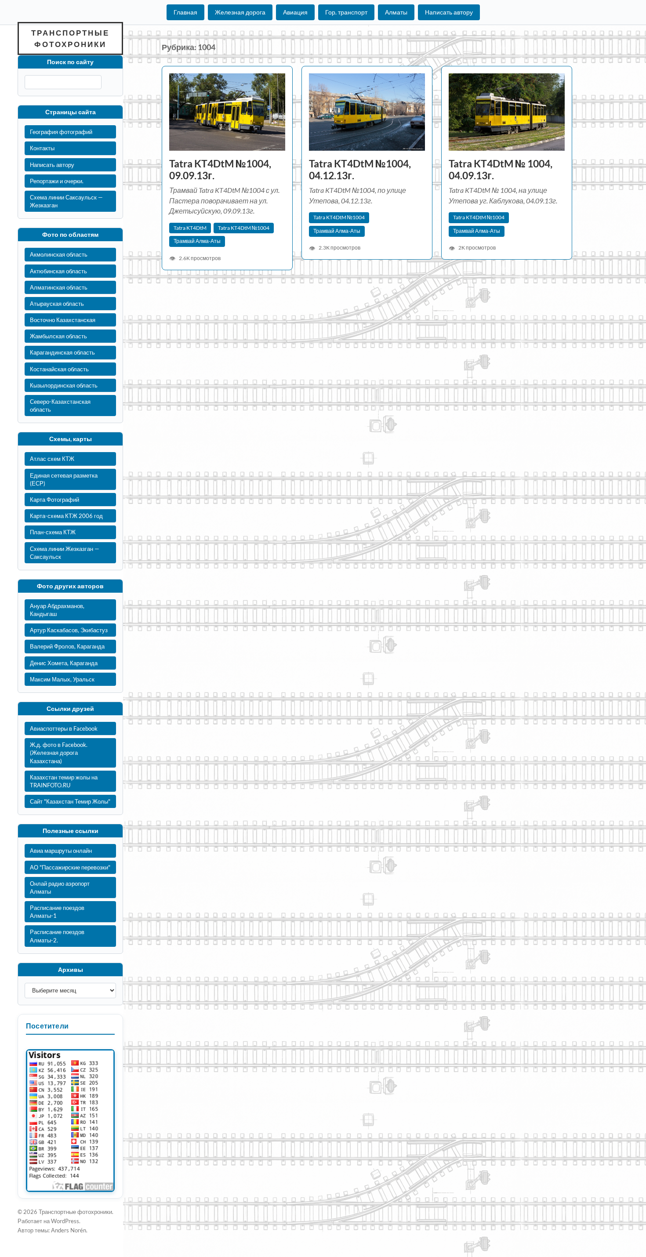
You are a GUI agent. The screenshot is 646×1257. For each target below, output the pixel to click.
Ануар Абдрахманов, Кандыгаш (57, 609)
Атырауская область (57, 303)
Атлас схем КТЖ (52, 458)
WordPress (65, 1220)
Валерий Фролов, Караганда (67, 646)
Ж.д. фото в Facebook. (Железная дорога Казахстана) (58, 752)
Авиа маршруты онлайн (61, 850)
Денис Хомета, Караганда (64, 663)
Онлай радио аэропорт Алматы (60, 887)
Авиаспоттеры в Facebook (64, 728)
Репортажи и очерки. (56, 181)
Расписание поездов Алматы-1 (57, 911)
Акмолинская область (58, 254)
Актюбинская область (58, 271)
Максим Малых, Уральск (62, 679)
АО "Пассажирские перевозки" (70, 867)
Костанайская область (59, 369)
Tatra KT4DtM (190, 228)
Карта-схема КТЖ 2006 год (66, 515)
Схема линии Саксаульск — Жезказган (66, 201)
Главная (185, 12)
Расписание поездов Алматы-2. (57, 935)
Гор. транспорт (346, 12)
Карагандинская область (62, 352)
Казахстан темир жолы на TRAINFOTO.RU (64, 781)
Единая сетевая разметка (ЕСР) (64, 479)
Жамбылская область (58, 336)
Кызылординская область (64, 385)
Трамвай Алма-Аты (197, 241)
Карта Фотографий (54, 499)
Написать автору (449, 12)
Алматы (396, 12)
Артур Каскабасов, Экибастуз (69, 630)
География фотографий (61, 131)
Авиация (295, 12)
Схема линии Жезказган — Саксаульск (64, 552)
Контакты (42, 148)
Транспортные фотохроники (70, 38)
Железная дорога (240, 12)
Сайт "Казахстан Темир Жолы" (70, 801)
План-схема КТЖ (53, 532)
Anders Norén (68, 1230)
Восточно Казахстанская (62, 319)
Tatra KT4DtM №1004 (243, 228)
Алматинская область (58, 287)
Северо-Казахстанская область (60, 405)
